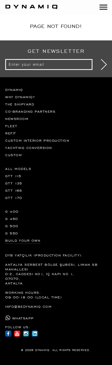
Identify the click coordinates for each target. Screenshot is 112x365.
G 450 (11, 218)
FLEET (11, 126)
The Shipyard (19, 104)
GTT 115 (13, 176)
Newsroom (16, 118)
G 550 (11, 233)
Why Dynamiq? (20, 97)
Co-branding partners (30, 111)
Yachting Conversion (28, 147)
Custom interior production (37, 140)
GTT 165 (13, 190)
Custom (13, 155)
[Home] (28, 9)
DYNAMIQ (14, 89)
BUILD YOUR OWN (22, 240)
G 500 (11, 226)
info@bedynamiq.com (28, 306)
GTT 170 (13, 197)
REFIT (10, 133)
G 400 (12, 211)
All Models (18, 168)
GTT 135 (13, 183)
